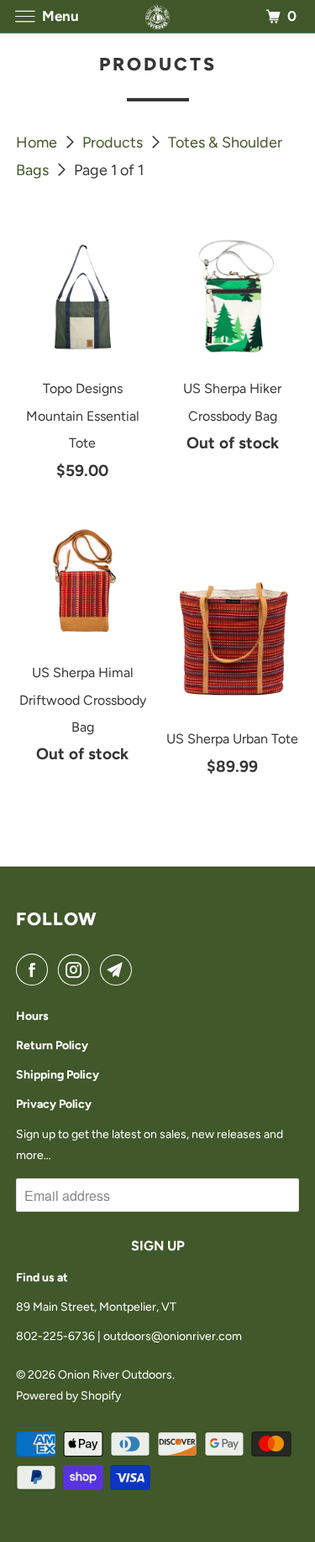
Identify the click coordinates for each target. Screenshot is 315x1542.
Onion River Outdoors (115, 1375)
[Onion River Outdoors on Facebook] (35, 970)
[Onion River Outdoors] (158, 16)
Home (38, 142)
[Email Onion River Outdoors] (119, 970)
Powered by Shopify (68, 1396)
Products (114, 142)
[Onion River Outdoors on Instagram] (77, 970)
